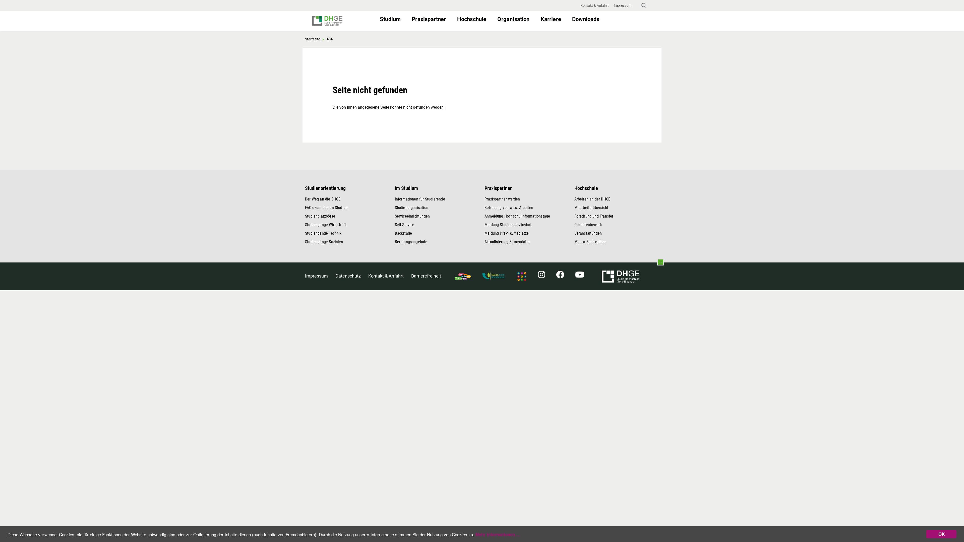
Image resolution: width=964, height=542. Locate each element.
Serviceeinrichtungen (412, 216)
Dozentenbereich (588, 224)
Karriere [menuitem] (551, 19)
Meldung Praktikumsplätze (507, 233)
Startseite (312, 39)
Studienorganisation (411, 207)
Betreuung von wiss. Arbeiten (509, 207)
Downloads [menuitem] (585, 19)
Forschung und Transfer (594, 216)
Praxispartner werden (502, 199)
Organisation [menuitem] (513, 19)
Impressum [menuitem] (622, 6)
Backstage (403, 233)
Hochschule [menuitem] (472, 19)
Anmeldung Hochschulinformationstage (517, 216)
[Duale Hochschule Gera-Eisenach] (344, 21)
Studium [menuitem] (390, 19)
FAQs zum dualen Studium (326, 207)
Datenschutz (348, 276)
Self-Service (404, 224)
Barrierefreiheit (426, 276)
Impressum (316, 276)
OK (941, 534)
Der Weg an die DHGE (322, 199)
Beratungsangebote (411, 241)
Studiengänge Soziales (324, 241)
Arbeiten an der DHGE (592, 199)
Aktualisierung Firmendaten (508, 241)
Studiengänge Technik (323, 233)
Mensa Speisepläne (590, 241)
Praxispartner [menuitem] (429, 19)
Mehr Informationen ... (497, 534)
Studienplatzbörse (320, 216)
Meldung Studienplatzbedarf (508, 224)
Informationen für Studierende (420, 199)
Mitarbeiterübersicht (591, 207)
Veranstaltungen (588, 233)
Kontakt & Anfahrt (386, 276)
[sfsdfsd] (620, 276)
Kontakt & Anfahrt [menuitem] (594, 6)
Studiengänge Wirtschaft (325, 224)
